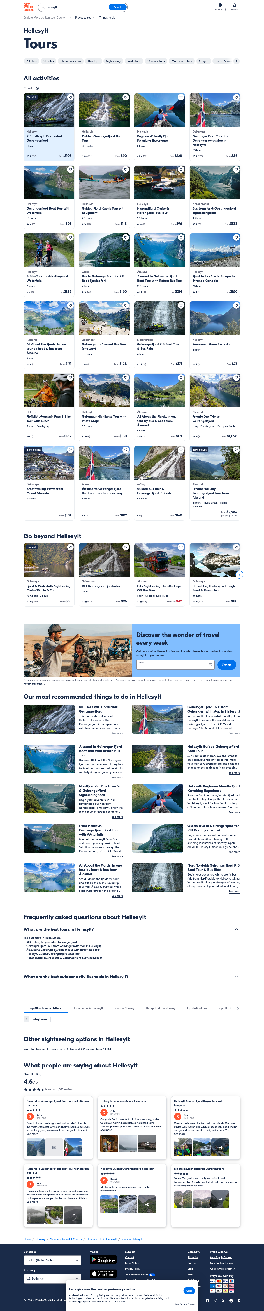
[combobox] (73, 7)
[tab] (46, 1008)
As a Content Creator (222, 1263)
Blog (190, 1268)
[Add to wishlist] (70, 97)
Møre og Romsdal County (66, 1239)
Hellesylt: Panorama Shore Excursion (123, 1101)
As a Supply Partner (221, 1257)
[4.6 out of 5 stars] (34, 1089)
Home (27, 1239)
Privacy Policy (132, 1268)
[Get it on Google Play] (103, 1260)
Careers (192, 1263)
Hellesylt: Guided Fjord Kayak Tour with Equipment (198, 1103)
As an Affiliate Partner (222, 1268)
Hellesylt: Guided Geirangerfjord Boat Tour (53, 954)
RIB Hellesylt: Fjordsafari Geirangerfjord (51, 942)
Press (190, 1274)
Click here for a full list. (97, 1049)
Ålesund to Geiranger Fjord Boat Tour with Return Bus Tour (63, 950)
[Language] (220, 5)
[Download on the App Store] (103, 1274)
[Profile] (235, 5)
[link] (49, 127)
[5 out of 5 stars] (58, 1110)
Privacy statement (33, 683)
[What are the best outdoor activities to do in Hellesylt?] (236, 977)
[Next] (239, 575)
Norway (40, 1239)
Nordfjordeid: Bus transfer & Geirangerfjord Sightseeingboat (64, 957)
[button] (49, 127)
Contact (129, 1257)
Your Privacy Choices (137, 1274)
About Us (193, 1257)
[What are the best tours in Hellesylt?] (236, 929)
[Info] (37, 88)
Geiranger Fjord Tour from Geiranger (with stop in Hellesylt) (63, 946)
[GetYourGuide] (29, 7)
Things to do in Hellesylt (102, 1239)
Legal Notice (132, 1263)
